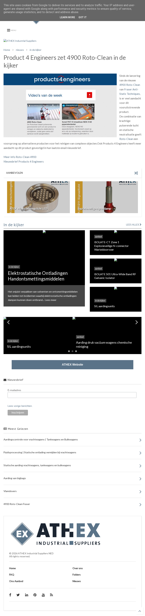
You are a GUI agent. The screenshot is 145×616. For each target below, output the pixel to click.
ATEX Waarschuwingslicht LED (28, 208)
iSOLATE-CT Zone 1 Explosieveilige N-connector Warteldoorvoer (111, 245)
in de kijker (35, 49)
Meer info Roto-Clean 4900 (20, 156)
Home (7, 49)
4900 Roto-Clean (129, 84)
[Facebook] (10, 595)
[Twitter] (18, 595)
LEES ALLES (133, 224)
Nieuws (76, 581)
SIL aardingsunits (104, 306)
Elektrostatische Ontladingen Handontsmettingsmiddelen (38, 275)
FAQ (11, 574)
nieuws (20, 49)
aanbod (98, 236)
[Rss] (51, 595)
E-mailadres (14, 390)
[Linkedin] (26, 595)
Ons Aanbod (16, 581)
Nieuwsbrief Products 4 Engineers (24, 161)
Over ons (77, 568)
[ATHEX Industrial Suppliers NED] (73, 22)
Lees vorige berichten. (20, 405)
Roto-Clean (126, 138)
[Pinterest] (34, 595)
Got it (83, 17)
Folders (76, 574)
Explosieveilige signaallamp (94, 208)
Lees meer (50, 299)
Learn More (67, 17)
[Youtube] (43, 595)
